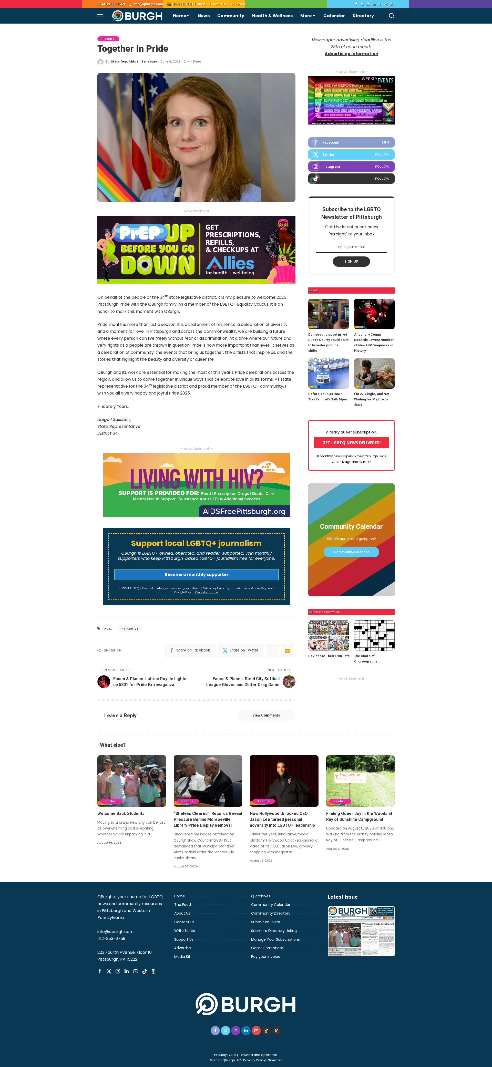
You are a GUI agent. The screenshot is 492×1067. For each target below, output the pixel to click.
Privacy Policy (254, 1060)
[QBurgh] (137, 16)
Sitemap (275, 1060)
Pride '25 (131, 628)
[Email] (287, 650)
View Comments (266, 715)
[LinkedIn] (374, 4)
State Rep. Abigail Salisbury (134, 61)
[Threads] (392, 4)
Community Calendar (351, 552)
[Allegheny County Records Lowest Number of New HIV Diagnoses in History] (374, 314)
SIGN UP (351, 261)
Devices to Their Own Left (328, 656)
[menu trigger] (103, 16)
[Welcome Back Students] (131, 781)
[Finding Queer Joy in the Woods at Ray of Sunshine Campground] (360, 781)
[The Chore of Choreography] (374, 635)
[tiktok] (351, 178)
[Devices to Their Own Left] (328, 635)
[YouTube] (380, 4)
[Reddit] (272, 650)
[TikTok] (386, 4)
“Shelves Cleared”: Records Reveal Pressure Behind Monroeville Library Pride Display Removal (208, 819)
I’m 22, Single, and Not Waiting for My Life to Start (371, 399)
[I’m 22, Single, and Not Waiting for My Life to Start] (374, 373)
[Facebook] (356, 4)
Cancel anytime (206, 592)
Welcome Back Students (121, 813)
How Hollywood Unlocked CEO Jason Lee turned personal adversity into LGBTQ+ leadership (282, 819)
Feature (108, 38)
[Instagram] (368, 4)
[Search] (391, 16)
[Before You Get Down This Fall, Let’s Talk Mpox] (328, 373)
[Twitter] (362, 4)
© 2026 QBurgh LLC (225, 1060)
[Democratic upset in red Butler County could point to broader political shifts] (328, 314)
